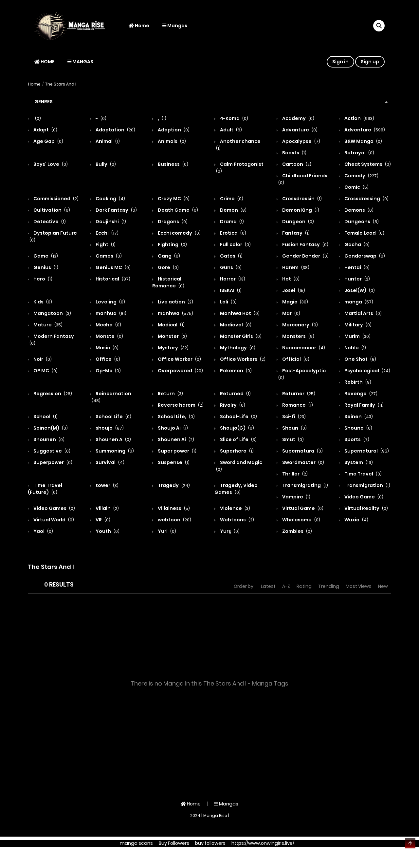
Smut (292, 439)
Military (357, 324)
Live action (175, 302)
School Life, (176, 416)
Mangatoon (51, 313)
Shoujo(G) (236, 428)
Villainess (173, 508)
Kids (42, 302)
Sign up (370, 61)
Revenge (360, 393)
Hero (42, 279)
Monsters (297, 336)
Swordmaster (302, 462)
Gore (168, 267)
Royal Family (363, 405)
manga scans (136, 843)
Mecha (108, 324)
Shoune (357, 428)
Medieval (235, 324)
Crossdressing (366, 198)
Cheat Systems (367, 164)
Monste (109, 336)
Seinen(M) (50, 428)
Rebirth (357, 382)
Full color (235, 244)
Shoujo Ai (172, 428)
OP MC (45, 370)
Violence (234, 508)
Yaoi (42, 531)
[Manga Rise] (72, 25)
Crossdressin (301, 198)
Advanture (299, 129)
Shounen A (113, 439)
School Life (113, 416)
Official (295, 359)
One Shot (359, 359)
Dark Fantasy (116, 210)
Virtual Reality (365, 508)
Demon (232, 210)
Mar (290, 313)
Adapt (44, 129)
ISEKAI (230, 290)
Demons (358, 210)
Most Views (359, 586)
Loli (228, 302)
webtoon (174, 519)
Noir (42, 359)
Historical (112, 279)
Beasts (293, 152)
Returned (235, 393)
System (358, 462)
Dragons (172, 221)
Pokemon (235, 370)
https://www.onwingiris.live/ (262, 843)
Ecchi (106, 233)
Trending (328, 586)
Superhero (236, 451)
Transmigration (366, 485)
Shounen (48, 439)
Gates (231, 256)
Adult (230, 129)
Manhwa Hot (239, 313)
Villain (107, 508)
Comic (356, 187)
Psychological (366, 370)
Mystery (173, 347)
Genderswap (364, 256)
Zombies (296, 531)
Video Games (53, 508)
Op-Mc (108, 370)
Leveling (110, 302)
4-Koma (233, 118)
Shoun (294, 428)
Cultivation (51, 210)
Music (106, 347)
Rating (304, 586)
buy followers (210, 843)
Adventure (364, 129)
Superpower (52, 462)
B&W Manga (362, 141)
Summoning (114, 451)
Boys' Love (50, 164)
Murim (357, 336)
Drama (231, 221)
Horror (232, 279)
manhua (110, 313)
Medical (171, 324)
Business (172, 164)
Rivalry (232, 405)
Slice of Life (238, 439)
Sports (356, 439)
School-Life (238, 416)
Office (107, 359)
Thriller (294, 474)
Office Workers (242, 359)
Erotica (232, 233)
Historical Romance (168, 282)
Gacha (356, 244)
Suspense (173, 462)
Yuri (166, 531)
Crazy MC (173, 198)
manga (358, 302)
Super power (176, 451)
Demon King (300, 210)
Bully (105, 164)
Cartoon (296, 164)
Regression (52, 393)
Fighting (172, 244)
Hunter (356, 279)
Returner (298, 393)
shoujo (109, 428)
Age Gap (47, 141)
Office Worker (179, 359)
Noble (354, 347)
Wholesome (300, 519)
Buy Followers (174, 843)
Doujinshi (110, 221)
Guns (230, 267)
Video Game (363, 497)
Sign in (340, 61)
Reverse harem (180, 405)
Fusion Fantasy (304, 244)
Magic (294, 302)
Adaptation (115, 129)
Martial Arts (362, 313)
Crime (231, 198)
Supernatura (302, 451)
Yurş (229, 531)
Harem (295, 267)
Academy (297, 118)
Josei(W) (359, 290)
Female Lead (363, 233)
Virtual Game (302, 508)
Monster (172, 336)
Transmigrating (304, 485)
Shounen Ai (175, 439)
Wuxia (355, 519)
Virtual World (53, 519)
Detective (49, 221)
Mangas (176, 25)
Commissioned (55, 198)
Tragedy (173, 485)
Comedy (360, 175)
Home (141, 25)
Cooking (110, 198)
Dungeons (361, 221)
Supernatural (366, 451)
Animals (171, 141)
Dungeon (297, 221)
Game (45, 256)
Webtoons (236, 519)
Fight (105, 244)
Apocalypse (300, 141)
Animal (107, 141)
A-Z (286, 586)
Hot (290, 279)
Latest (268, 586)
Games (108, 256)
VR (102, 519)
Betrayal (358, 152)
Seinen (358, 416)
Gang (168, 256)
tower (106, 485)
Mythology (237, 347)
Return (170, 393)
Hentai (356, 267)
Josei (293, 290)
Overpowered (180, 370)
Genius (45, 267)
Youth (107, 531)
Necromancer (303, 347)
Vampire (295, 497)
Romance (297, 405)
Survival (109, 462)
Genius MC (113, 267)
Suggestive (51, 451)
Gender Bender (305, 256)
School (45, 416)
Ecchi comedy (179, 233)
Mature (47, 324)
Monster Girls (240, 336)
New (383, 586)
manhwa (175, 313)
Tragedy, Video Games (236, 488)
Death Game (177, 210)
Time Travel (362, 474)
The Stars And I (60, 84)
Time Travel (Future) (45, 488)
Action (358, 118)
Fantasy (295, 233)
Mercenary (299, 324)
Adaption (173, 129)
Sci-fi (293, 416)
